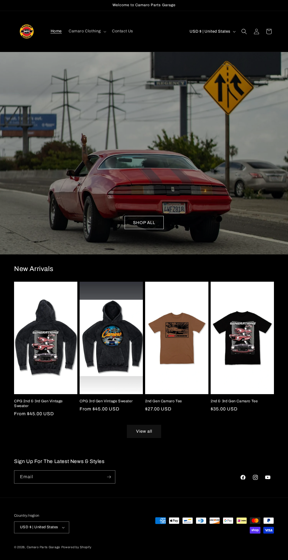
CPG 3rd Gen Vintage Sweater (106, 401)
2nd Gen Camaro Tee (163, 401)
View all (144, 431)
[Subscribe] (109, 477)
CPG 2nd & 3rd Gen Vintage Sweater (38, 403)
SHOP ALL (144, 222)
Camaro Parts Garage (43, 547)
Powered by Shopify (76, 547)
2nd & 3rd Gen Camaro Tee (234, 401)
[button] (87, 31)
